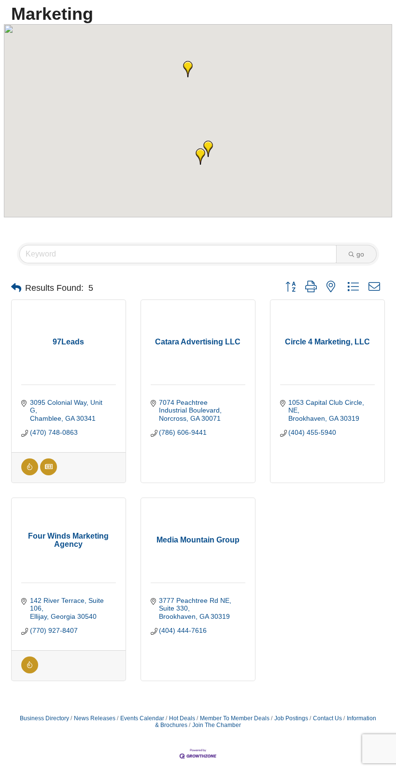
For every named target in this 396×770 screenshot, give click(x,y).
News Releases (94, 718)
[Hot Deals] (29, 473)
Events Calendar (142, 718)
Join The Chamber (216, 725)
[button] (188, 69)
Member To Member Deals (234, 718)
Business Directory (44, 718)
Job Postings (291, 718)
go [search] (360, 254)
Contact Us (327, 718)
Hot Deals (182, 718)
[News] (48, 473)
